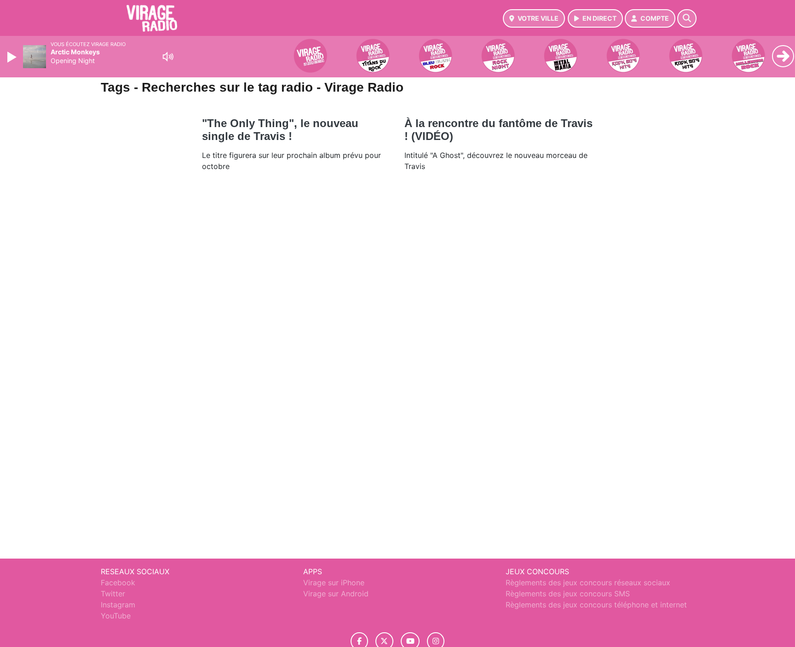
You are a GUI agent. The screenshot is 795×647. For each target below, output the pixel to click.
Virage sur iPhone (333, 582)
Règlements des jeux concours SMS (568, 593)
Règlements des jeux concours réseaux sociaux (588, 582)
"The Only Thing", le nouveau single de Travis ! (280, 129)
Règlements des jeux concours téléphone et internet (596, 604)
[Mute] (168, 57)
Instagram (118, 604)
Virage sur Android (336, 593)
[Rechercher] (687, 18)
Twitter (113, 593)
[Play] (12, 57)
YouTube (116, 615)
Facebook (118, 582)
